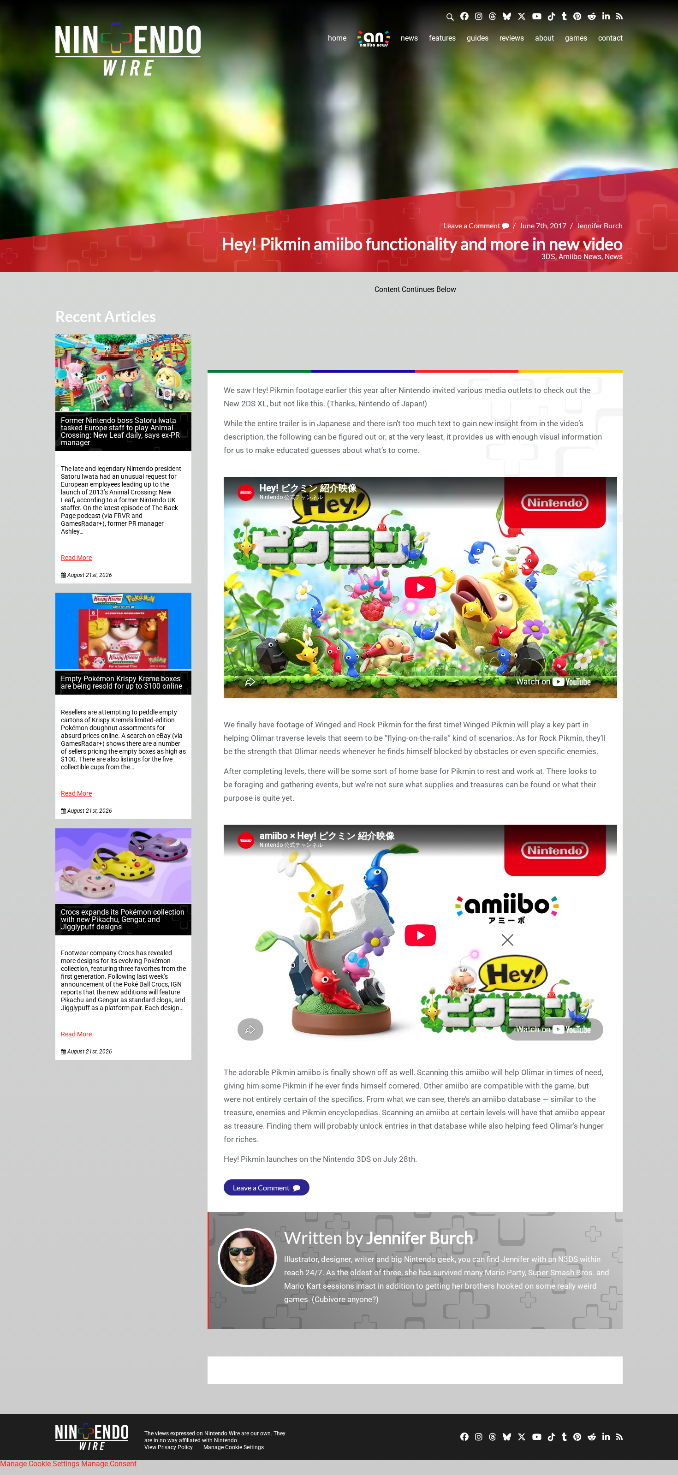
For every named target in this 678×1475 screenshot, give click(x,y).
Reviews (512, 38)
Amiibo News (580, 256)
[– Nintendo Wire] (128, 52)
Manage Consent (109, 1463)
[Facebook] (464, 16)
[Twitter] (521, 16)
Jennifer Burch (600, 225)
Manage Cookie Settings (233, 1447)
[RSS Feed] (619, 16)
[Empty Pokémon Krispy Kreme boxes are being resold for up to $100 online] (123, 666)
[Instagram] (478, 16)
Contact (610, 38)
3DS (548, 256)
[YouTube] (536, 16)
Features (442, 38)
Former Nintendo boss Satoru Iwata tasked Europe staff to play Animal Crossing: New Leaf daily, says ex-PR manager (120, 431)
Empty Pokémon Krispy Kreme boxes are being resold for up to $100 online (121, 682)
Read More (76, 558)
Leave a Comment (473, 225)
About (544, 38)
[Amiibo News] (373, 38)
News (409, 38)
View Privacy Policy (168, 1447)
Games (576, 38)
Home (337, 38)
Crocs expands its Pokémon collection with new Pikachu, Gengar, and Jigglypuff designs (122, 919)
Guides (477, 38)
